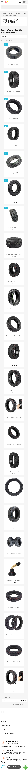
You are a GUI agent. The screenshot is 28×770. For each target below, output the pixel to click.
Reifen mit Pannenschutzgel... (14, 471)
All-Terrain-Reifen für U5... (14, 662)
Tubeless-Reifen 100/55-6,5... (14, 254)
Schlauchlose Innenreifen (10, 21)
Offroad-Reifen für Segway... (14, 634)
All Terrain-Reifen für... (14, 607)
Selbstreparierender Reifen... (14, 200)
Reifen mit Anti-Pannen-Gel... (14, 336)
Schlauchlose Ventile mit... (14, 580)
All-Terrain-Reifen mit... (14, 281)
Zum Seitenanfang (18, 705)
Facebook (2, 712)
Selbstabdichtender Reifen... (14, 91)
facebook (4, 768)
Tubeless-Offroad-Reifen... (14, 227)
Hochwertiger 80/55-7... (14, 118)
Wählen (14, 37)
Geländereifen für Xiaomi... (14, 308)
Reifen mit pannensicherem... (14, 444)
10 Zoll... (14, 526)
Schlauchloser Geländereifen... (14, 499)
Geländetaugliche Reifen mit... (14, 417)
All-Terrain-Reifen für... (14, 689)
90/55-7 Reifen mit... (14, 363)
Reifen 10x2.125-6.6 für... (14, 64)
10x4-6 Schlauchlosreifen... (14, 553)
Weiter (23, 700)
